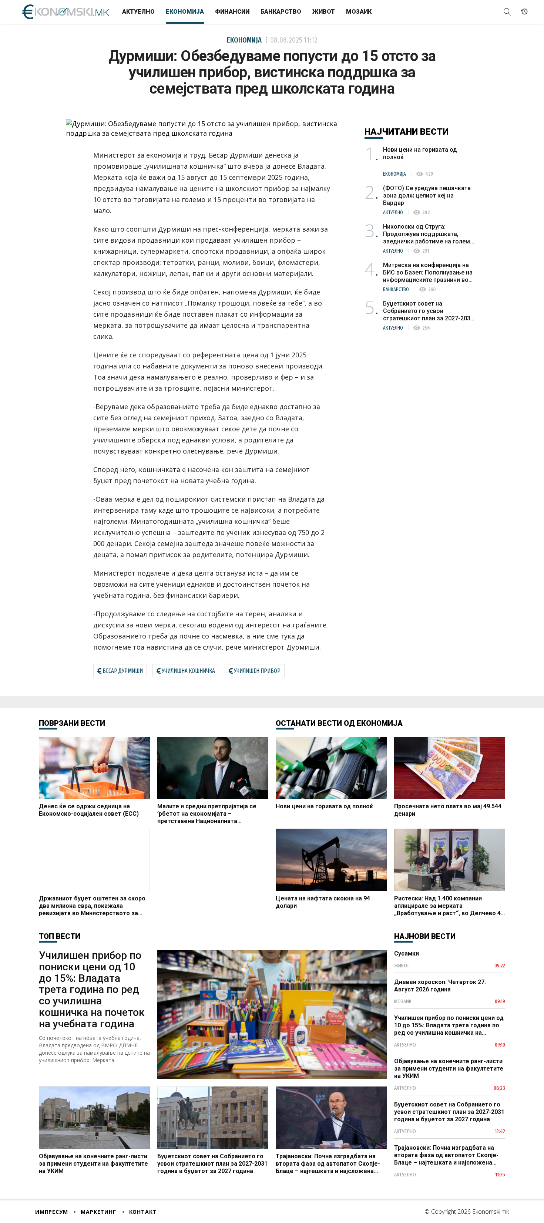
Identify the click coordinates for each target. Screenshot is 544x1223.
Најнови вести (425, 936)
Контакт (143, 1211)
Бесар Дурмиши (123, 670)
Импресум (51, 1211)
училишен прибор (257, 670)
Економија (185, 11)
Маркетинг (98, 1211)
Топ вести (59, 936)
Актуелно (138, 11)
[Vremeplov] (524, 12)
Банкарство (281, 11)
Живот (323, 11)
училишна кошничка (188, 670)
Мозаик (359, 11)
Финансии (232, 11)
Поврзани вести (72, 723)
